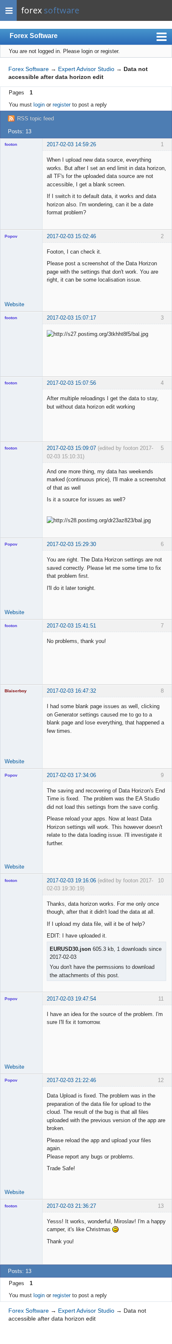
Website (14, 304)
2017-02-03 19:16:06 (71, 880)
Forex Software (34, 35)
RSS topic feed (35, 118)
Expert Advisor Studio (86, 69)
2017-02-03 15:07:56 (71, 383)
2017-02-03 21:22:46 (71, 1080)
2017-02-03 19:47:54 (71, 999)
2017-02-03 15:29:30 (71, 544)
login (39, 105)
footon (11, 144)
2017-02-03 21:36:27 (71, 1206)
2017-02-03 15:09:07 (71, 448)
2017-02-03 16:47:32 (71, 691)
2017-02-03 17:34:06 (71, 775)
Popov (11, 236)
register (62, 105)
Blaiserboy (16, 691)
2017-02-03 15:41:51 (71, 625)
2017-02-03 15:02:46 (71, 236)
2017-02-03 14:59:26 (71, 144)
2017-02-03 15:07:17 (71, 318)
